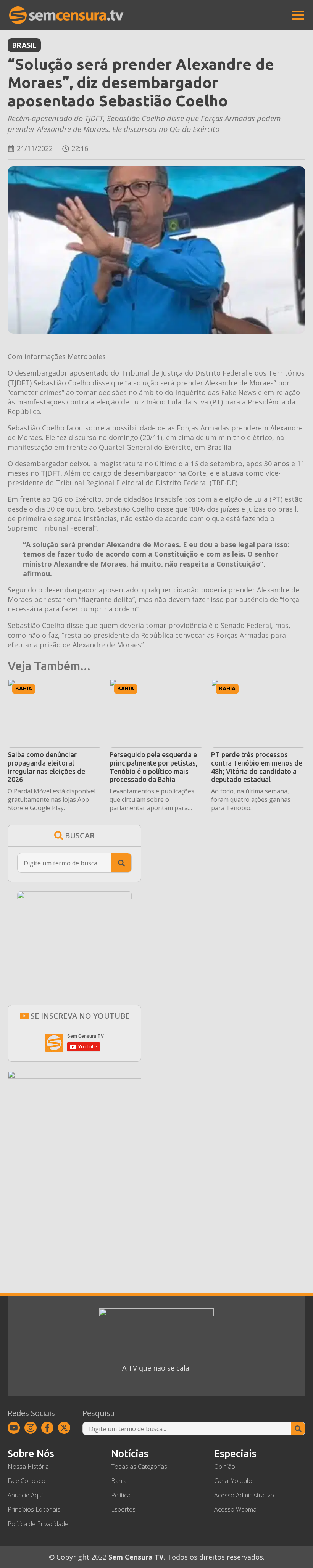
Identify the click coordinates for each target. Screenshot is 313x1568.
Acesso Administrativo (244, 1495)
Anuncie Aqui (25, 1495)
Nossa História (28, 1466)
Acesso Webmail (236, 1509)
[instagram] (30, 1428)
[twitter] (64, 1428)
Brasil (24, 45)
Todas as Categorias (139, 1466)
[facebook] (47, 1428)
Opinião (224, 1466)
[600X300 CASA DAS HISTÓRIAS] (74, 1075)
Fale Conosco (26, 1481)
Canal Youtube (234, 1481)
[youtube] (14, 1428)
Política (121, 1495)
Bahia (23, 688)
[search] (121, 863)
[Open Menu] (298, 15)
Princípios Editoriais (34, 1509)
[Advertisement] (74, 1201)
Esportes (123, 1509)
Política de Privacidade (38, 1524)
